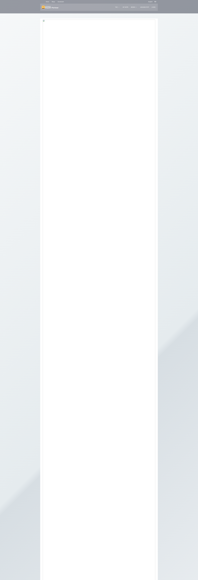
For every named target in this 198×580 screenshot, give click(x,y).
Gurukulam (61, 1)
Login (153, 7)
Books (133, 7)
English (150, 1)
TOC (116, 7)
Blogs (53, 1)
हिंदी (155, 1)
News (47, 1)
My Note (125, 7)
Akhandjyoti (144, 7)
